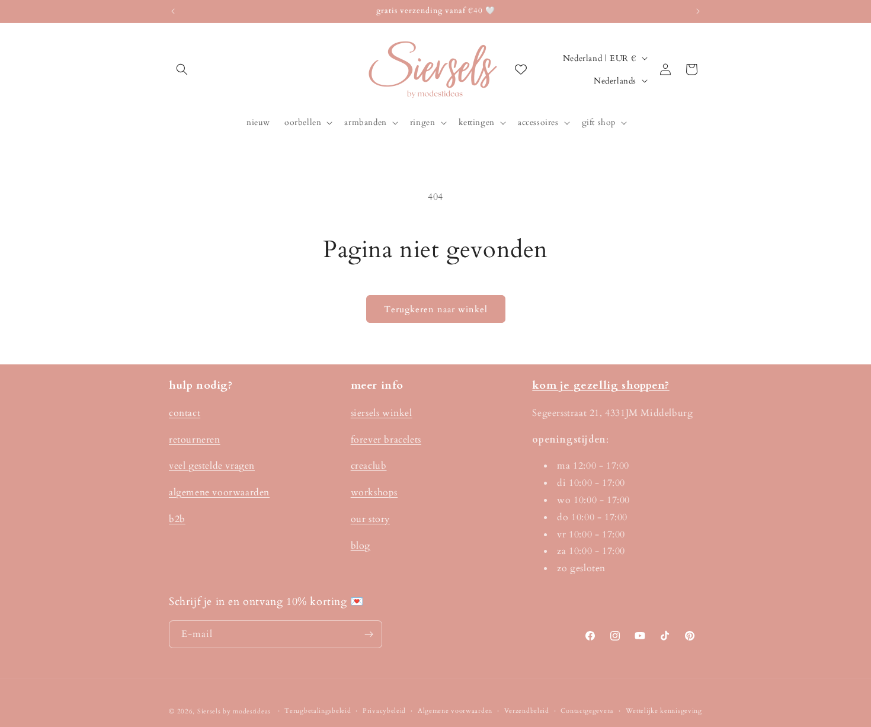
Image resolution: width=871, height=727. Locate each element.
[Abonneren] (369, 634)
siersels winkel (381, 412)
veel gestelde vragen (212, 465)
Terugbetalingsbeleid (317, 710)
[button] (182, 69)
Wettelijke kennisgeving (664, 710)
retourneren (194, 439)
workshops (374, 492)
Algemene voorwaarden (455, 710)
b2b (177, 519)
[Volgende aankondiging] (698, 11)
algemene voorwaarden (219, 492)
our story (370, 519)
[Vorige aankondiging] (173, 11)
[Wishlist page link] (521, 69)
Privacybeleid (384, 710)
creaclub (369, 465)
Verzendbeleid (526, 710)
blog (360, 545)
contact (184, 412)
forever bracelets (386, 439)
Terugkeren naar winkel (436, 309)
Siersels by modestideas (234, 711)
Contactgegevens (587, 710)
